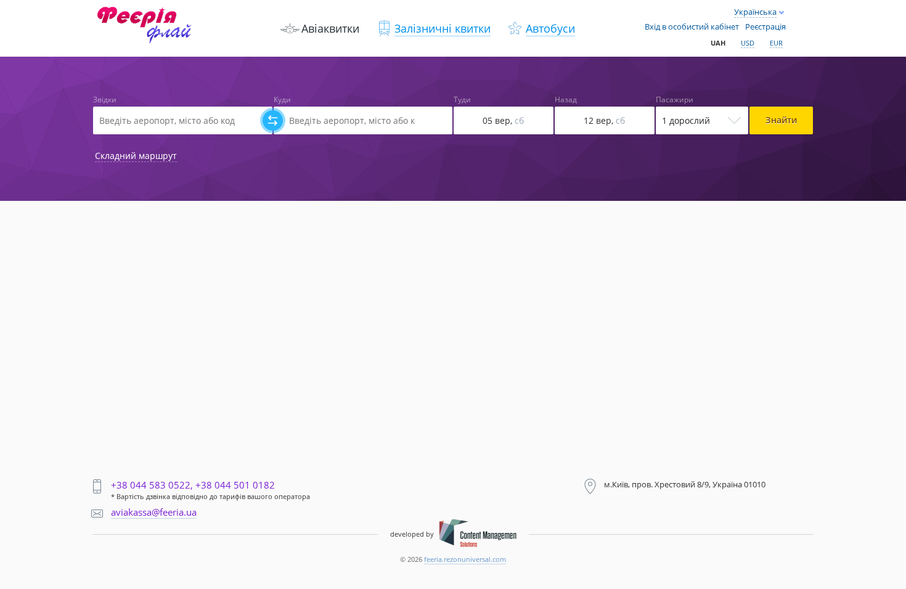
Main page (119, 13)
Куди (282, 99)
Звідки (104, 99)
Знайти (781, 120)
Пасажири (674, 99)
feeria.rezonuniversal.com (465, 559)
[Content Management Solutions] (477, 534)
